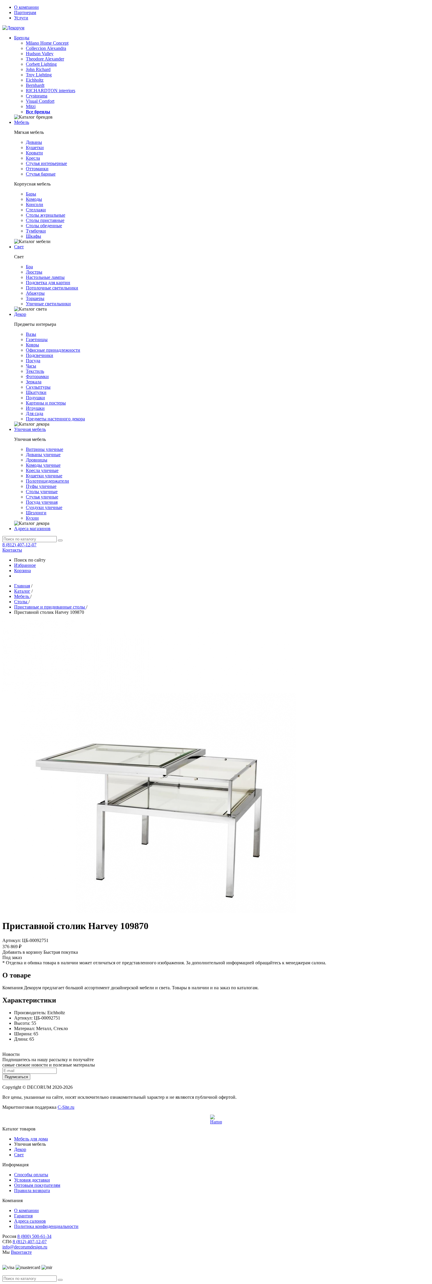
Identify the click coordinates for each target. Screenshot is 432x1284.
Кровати (34, 152)
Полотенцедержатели (47, 480)
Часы (31, 365)
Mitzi (31, 106)
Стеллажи (36, 209)
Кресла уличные (42, 470)
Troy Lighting (39, 74)
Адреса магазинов (32, 528)
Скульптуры (38, 387)
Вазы (31, 334)
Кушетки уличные (44, 475)
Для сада (34, 413)
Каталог (22, 591)
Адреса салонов (30, 1221)
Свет (19, 246)
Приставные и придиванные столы (50, 606)
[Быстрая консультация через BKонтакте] (216, 1120)
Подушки (35, 397)
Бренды (21, 37)
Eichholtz (34, 79)
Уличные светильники (48, 303)
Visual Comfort (40, 101)
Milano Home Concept (47, 43)
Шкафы (33, 236)
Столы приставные (45, 220)
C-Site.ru (66, 1107)
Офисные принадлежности (53, 350)
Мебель (21, 122)
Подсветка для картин (48, 282)
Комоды (34, 199)
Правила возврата (32, 1190)
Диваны (34, 142)
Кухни (32, 517)
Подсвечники (39, 355)
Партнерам (25, 12)
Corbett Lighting (41, 64)
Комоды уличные (43, 465)
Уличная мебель (30, 429)
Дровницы (36, 459)
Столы (21, 601)
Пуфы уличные (41, 486)
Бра (29, 266)
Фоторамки (37, 376)
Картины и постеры (46, 402)
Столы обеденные (44, 225)
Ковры (32, 344)
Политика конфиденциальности (46, 1226)
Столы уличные (42, 491)
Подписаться (16, 1077)
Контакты (12, 549)
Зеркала (33, 381)
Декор (20, 314)
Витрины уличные (44, 449)
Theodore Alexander (45, 58)
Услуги (21, 17)
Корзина (22, 570)
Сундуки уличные (44, 507)
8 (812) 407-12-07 (19, 544)
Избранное (25, 565)
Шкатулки (36, 392)
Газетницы (37, 339)
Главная (22, 585)
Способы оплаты (31, 1174)
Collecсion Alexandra (46, 48)
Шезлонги (36, 512)
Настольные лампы (45, 277)
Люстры (34, 271)
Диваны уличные (43, 454)
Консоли (34, 204)
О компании (26, 7)
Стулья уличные (42, 496)
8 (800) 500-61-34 (34, 1236)
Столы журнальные (45, 215)
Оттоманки (37, 168)
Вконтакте (21, 1252)
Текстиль (35, 371)
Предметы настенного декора (55, 418)
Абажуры (35, 293)
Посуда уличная (42, 502)
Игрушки (35, 408)
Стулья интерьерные (46, 163)
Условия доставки (32, 1179)
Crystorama (36, 95)
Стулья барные (41, 173)
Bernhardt (35, 85)
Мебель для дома (31, 1138)
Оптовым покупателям (37, 1185)
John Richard (38, 69)
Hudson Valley (39, 53)
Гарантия (23, 1215)
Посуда (33, 360)
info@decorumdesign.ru (24, 1246)
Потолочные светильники (52, 287)
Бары (31, 193)
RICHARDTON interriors (50, 90)
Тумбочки (36, 230)
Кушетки (35, 147)
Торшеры (35, 298)
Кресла (33, 158)
